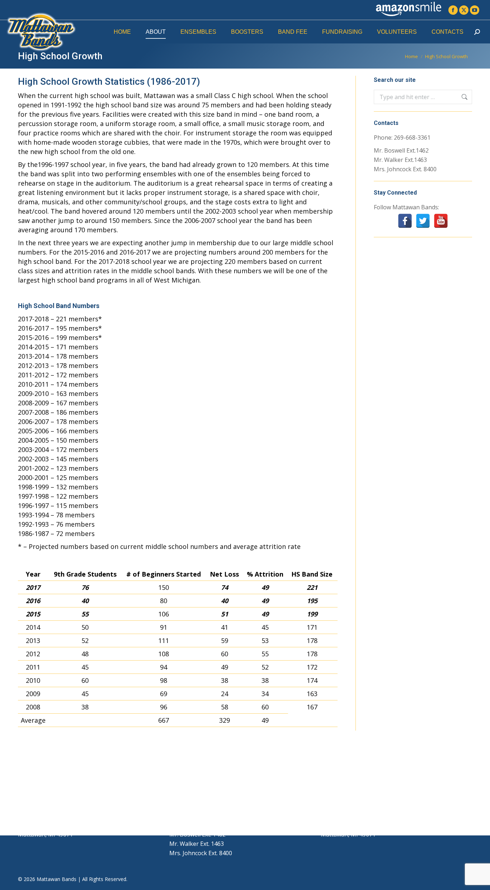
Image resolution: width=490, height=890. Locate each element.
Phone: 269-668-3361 (402, 137)
